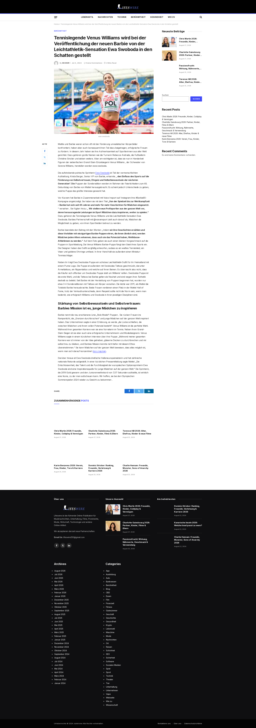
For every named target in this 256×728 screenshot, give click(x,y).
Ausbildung (111, 574)
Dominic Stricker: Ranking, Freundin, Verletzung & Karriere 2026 (101, 468)
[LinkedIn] (44, 163)
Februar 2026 (60, 592)
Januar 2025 (59, 640)
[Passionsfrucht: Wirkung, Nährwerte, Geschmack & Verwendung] (169, 69)
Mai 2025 (58, 625)
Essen (108, 596)
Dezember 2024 (61, 643)
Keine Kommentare (94, 63)
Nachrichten (105, 17)
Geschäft (110, 614)
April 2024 (58, 672)
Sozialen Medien (113, 665)
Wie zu (171, 17)
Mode (108, 636)
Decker (65, 63)
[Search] (200, 17)
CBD (108, 592)
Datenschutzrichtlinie (193, 723)
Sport (108, 672)
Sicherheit (110, 658)
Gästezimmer (111, 610)
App (108, 571)
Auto (108, 578)
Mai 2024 (58, 669)
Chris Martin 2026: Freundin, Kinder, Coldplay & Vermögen (68, 432)
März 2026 (59, 589)
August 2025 (59, 614)
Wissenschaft (112, 705)
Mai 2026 (58, 581)
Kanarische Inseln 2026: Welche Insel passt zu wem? (188, 524)
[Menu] (55, 17)
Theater (109, 679)
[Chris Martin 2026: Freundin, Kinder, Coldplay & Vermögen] (69, 417)
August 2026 (59, 571)
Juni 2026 (58, 578)
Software (110, 661)
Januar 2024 (59, 683)
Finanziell (110, 603)
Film (107, 600)
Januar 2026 (59, 596)
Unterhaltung (111, 687)
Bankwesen (111, 581)
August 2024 (59, 658)
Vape (108, 694)
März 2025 (59, 632)
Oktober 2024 (60, 650)
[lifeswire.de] (128, 7)
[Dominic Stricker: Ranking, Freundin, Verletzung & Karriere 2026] (103, 452)
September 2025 (61, 610)
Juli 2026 (58, 574)
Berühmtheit (138, 17)
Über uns (177, 723)
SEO (108, 654)
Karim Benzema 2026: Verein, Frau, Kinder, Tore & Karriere (68, 466)
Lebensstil (87, 17)
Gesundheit (156, 17)
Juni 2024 (58, 665)
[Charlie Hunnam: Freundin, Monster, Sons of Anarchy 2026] (138, 452)
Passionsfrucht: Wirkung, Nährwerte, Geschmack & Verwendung (189, 67)
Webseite (110, 697)
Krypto (109, 625)
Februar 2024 (60, 679)
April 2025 (58, 629)
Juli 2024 (58, 661)
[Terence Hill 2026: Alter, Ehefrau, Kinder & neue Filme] (138, 417)
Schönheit (110, 650)
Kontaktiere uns (164, 723)
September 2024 (61, 654)
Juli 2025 (58, 618)
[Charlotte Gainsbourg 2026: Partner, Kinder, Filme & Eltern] (103, 417)
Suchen (165, 95)
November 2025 (61, 603)
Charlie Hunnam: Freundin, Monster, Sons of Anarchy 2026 (135, 468)
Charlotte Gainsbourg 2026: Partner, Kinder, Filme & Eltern (103, 432)
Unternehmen (112, 690)
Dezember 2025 (61, 600)
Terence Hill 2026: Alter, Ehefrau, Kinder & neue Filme (137, 432)
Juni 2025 (58, 621)
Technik (121, 17)
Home (56, 24)
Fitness (109, 607)
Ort (107, 643)
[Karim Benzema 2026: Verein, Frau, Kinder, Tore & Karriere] (69, 452)
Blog (108, 589)
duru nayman (99, 351)
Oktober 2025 (60, 607)
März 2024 (59, 676)
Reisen (109, 647)
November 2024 (61, 647)
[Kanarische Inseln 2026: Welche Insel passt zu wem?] (164, 526)
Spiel (108, 669)
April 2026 (58, 585)
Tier (108, 683)
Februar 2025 (60, 636)
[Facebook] (44, 151)
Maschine (110, 632)
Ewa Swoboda (102, 172)
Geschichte (111, 618)
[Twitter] (44, 157)
